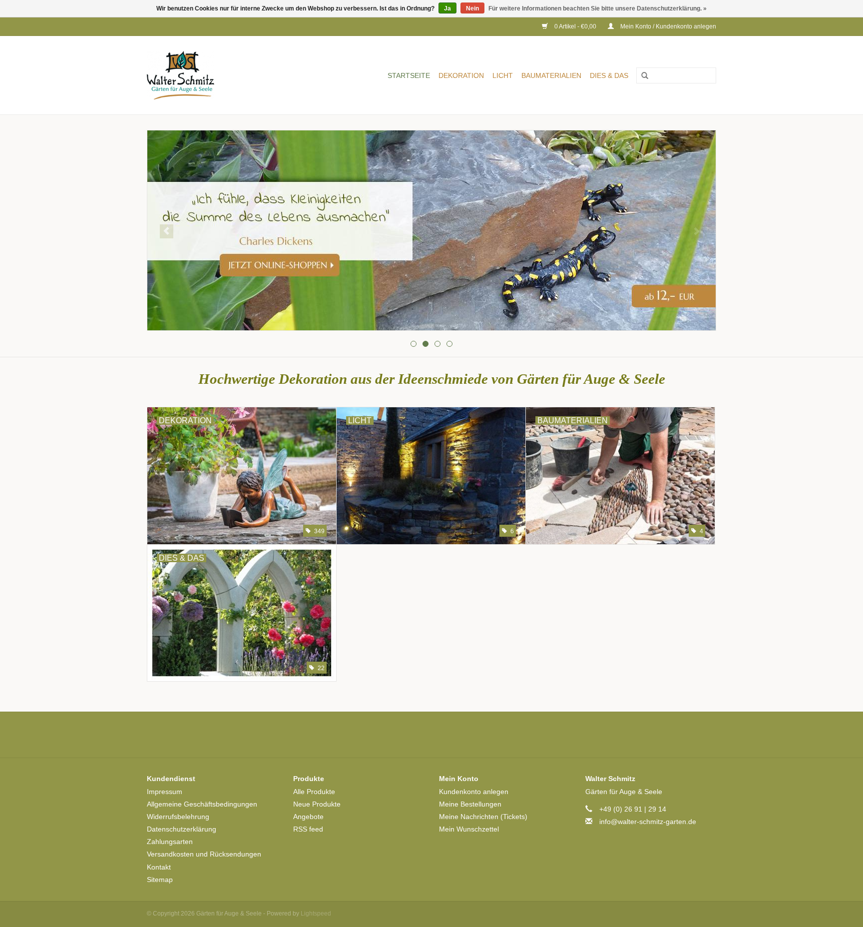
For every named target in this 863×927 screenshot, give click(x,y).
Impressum (164, 792)
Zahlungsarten (170, 842)
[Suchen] (641, 75)
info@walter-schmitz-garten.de (647, 822)
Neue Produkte (317, 804)
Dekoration (461, 75)
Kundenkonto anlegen (473, 792)
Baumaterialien (551, 75)
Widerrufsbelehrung (178, 817)
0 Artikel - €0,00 (575, 26)
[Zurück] (166, 231)
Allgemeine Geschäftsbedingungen (202, 804)
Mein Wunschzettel (469, 829)
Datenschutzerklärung (181, 829)
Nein (472, 8)
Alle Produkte (314, 792)
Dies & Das (609, 75)
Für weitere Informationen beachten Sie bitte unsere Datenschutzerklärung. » (597, 8)
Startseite (409, 75)
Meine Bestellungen (470, 804)
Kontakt (159, 867)
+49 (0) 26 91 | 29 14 (632, 809)
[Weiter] (696, 231)
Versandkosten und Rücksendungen (204, 854)
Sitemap (160, 880)
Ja (447, 8)
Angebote (308, 817)
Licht (502, 75)
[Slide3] (431, 230)
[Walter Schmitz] (195, 75)
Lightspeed (316, 913)
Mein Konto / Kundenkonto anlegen (667, 26)
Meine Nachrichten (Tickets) (483, 817)
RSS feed (308, 829)
